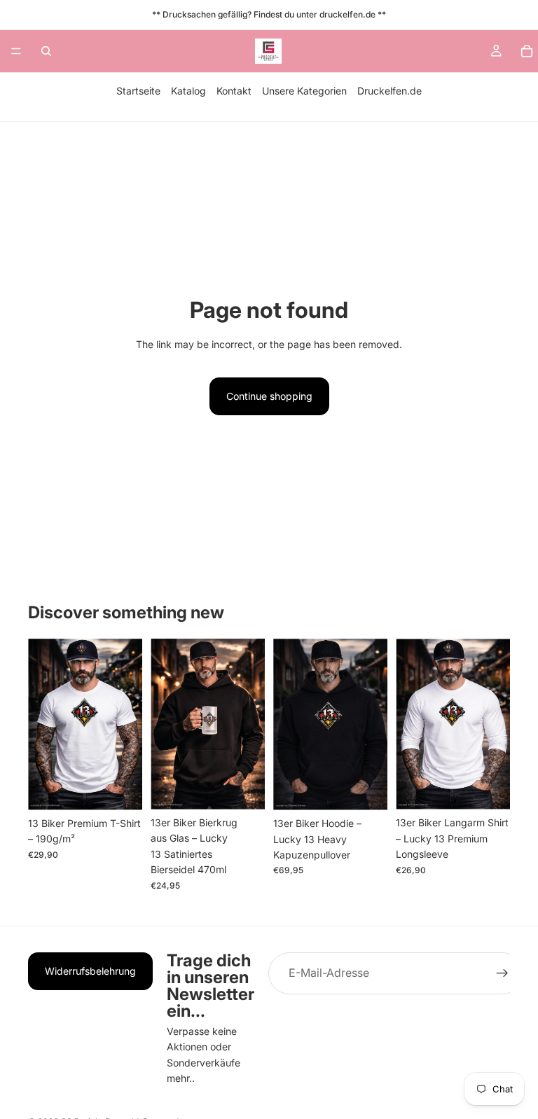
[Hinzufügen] (243, 787)
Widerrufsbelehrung (90, 971)
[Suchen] (46, 51)
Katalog (188, 91)
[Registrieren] (502, 973)
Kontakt (233, 91)
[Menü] (16, 51)
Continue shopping (269, 396)
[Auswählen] (120, 788)
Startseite (138, 91)
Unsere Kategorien (304, 91)
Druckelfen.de (389, 91)
